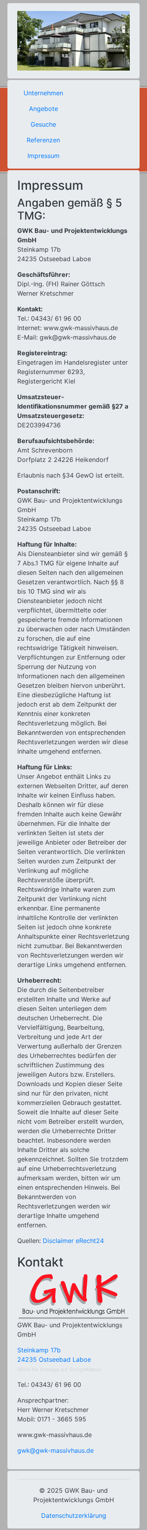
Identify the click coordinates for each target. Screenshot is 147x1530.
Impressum (43, 156)
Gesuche (43, 124)
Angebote (43, 109)
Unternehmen (43, 93)
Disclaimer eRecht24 (73, 1241)
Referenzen (43, 140)
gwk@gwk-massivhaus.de (55, 1450)
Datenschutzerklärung (73, 1515)
